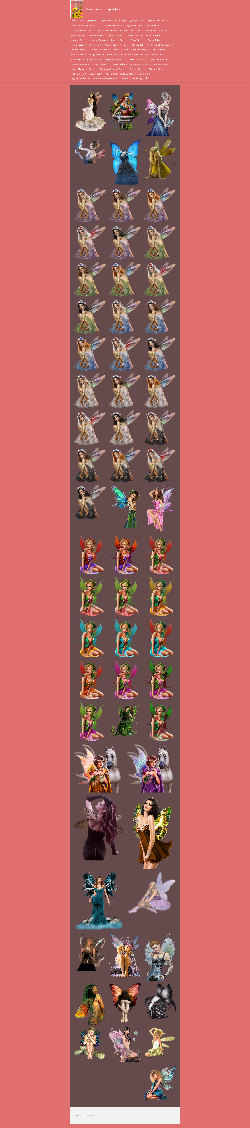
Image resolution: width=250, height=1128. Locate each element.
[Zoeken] (147, 78)
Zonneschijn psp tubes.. (104, 9)
